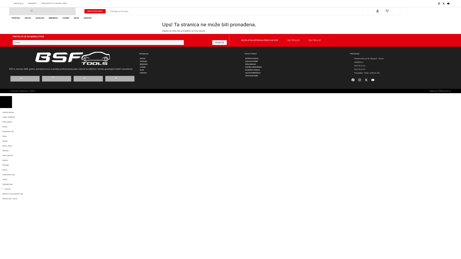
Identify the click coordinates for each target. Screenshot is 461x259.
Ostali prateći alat (8, 175)
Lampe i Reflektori (8, 117)
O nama (65, 18)
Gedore (4, 141)
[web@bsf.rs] (27, 3)
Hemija (4, 127)
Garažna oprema (8, 112)
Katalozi (40, 18)
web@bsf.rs (32, 3)
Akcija (28, 18)
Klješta (4, 170)
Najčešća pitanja (252, 70)
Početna (16, 18)
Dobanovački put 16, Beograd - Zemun (54, 3)
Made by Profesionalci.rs (440, 91)
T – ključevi (6, 189)
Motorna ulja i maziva (9, 199)
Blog (76, 18)
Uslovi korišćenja (253, 73)
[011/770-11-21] (12, 3)
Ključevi (5, 160)
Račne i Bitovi (7, 146)
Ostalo (4, 179)
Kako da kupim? (251, 61)
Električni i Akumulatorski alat (12, 194)
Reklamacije (250, 64)
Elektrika (5, 151)
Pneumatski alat (8, 131)
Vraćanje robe (251, 76)
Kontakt (88, 18)
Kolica (4, 136)
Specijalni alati (7, 184)
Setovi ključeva (7, 155)
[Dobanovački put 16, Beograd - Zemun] (40, 3)
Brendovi (53, 18)
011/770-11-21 (18, 3)
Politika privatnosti (253, 67)
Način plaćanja (251, 58)
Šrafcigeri (5, 165)
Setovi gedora (7, 122)
